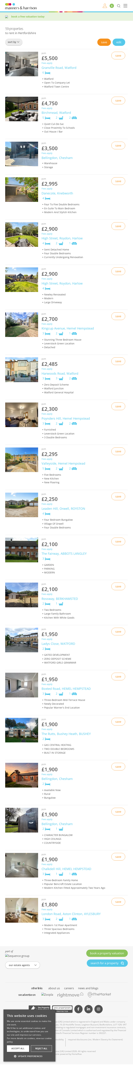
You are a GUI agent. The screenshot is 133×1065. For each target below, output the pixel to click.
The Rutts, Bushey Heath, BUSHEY (66, 734)
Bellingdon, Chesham (57, 779)
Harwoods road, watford (60, 373)
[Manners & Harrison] (21, 6)
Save (104, 42)
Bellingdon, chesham (57, 158)
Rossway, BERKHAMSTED (60, 599)
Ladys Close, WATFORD (58, 644)
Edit (118, 42)
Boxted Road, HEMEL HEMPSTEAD (66, 689)
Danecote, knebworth (57, 193)
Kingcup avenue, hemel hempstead (68, 328)
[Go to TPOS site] (39, 1009)
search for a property (105, 963)
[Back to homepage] (125, 5)
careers (69, 988)
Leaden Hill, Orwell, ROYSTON (63, 508)
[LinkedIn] (88, 1009)
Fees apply (47, 63)
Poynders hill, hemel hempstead (66, 418)
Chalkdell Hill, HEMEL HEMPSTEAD (66, 869)
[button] (29, 1056)
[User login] (105, 5)
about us (54, 988)
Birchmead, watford (56, 113)
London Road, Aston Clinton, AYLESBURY (71, 914)
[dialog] (29, 1035)
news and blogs (88, 988)
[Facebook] (78, 1009)
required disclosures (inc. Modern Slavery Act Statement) (95, 1039)
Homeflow (77, 1054)
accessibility (58, 1039)
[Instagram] (98, 1009)
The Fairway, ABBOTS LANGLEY (64, 553)
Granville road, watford (59, 68)
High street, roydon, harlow (62, 238)
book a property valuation (107, 953)
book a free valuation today (28, 16)
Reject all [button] (41, 1048)
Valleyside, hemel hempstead (63, 463)
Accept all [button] (17, 1048)
